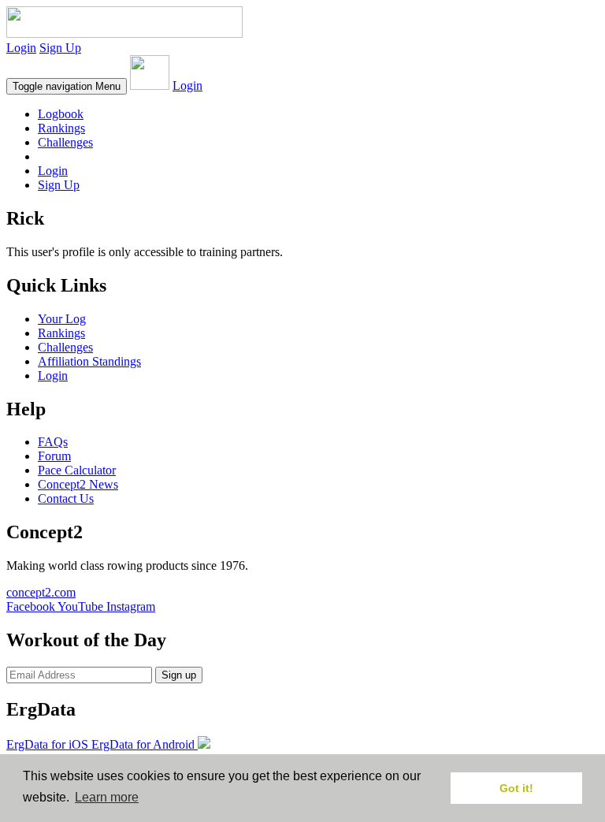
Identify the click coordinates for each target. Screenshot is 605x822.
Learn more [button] (107, 797)
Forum (54, 456)
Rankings (61, 128)
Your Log (62, 318)
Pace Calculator (77, 470)
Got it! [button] (516, 788)
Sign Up (60, 47)
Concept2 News (78, 484)
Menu (67, 86)
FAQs (53, 441)
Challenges (65, 142)
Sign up (178, 675)
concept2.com (41, 592)
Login (21, 47)
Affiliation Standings (89, 361)
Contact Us (66, 498)
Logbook (61, 114)
